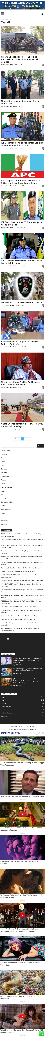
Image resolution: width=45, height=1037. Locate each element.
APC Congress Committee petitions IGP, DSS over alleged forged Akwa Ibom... (20, 181)
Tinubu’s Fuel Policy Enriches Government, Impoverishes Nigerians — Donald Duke (22, 558)
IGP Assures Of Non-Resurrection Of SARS (21, 302)
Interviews (4, 491)
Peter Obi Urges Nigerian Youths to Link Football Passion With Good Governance (22, 541)
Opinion (3, 498)
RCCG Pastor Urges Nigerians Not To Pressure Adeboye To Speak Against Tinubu (21, 602)
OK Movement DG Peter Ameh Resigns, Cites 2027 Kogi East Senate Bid (22, 591)
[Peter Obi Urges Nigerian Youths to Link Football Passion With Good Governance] (6, 672)
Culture (3, 465)
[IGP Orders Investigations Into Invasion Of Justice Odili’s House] (22, 245)
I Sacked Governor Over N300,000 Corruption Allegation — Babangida (22, 580)
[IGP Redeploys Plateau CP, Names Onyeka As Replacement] (22, 205)
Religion (3, 513)
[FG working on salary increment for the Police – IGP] (22, 84)
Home (2, 19)
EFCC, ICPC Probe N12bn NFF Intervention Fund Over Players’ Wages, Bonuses (20, 576)
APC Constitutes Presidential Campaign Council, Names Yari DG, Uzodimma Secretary (21, 535)
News (2, 495)
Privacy (21, 726)
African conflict (5, 450)
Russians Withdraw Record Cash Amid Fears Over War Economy (21, 568)
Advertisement (30, 726)
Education (4, 472)
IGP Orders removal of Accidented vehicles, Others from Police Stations (22, 144)
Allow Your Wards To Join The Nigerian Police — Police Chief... (20, 342)
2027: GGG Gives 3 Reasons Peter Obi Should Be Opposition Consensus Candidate (20, 630)
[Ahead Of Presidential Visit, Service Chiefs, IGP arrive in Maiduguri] (22, 407)
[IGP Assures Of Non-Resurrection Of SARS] (22, 286)
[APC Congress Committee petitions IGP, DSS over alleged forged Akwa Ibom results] (22, 166)
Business (4, 454)
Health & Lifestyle (6, 487)
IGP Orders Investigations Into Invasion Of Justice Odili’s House (21, 262)
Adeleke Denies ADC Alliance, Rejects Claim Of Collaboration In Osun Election (22, 596)
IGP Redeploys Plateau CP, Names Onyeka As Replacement (21, 223)
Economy (4, 469)
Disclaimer (14, 726)
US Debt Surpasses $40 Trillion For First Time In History (18, 571)
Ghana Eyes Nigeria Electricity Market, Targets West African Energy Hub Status (21, 552)
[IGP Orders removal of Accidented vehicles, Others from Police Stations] (22, 126)
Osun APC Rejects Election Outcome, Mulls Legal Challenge (19, 616)
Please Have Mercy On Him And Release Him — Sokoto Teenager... (20, 383)
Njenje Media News (7, 64)
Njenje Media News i (7, 106)
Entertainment (5, 476)
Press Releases (6, 509)
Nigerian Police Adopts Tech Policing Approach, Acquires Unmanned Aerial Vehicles (19, 59)
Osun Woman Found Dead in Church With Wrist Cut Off (18, 619)
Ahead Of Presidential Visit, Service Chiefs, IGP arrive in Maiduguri (22, 425)
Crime (3, 461)
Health (3, 484)
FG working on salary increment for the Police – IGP (20, 102)
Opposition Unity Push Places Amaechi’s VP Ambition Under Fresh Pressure (21, 611)
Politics (3, 506)
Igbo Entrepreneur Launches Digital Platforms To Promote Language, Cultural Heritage (22, 546)
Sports (3, 517)
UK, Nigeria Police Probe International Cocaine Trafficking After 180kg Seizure (22, 563)
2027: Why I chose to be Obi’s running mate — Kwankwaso (19, 607)
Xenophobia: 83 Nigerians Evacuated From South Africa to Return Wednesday (21, 624)
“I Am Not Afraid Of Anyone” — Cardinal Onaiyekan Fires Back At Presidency (21, 585)
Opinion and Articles (7, 502)
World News (4, 524)
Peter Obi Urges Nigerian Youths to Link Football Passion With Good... (27, 670)
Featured (3, 480)
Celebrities (4, 458)
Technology (4, 520)
